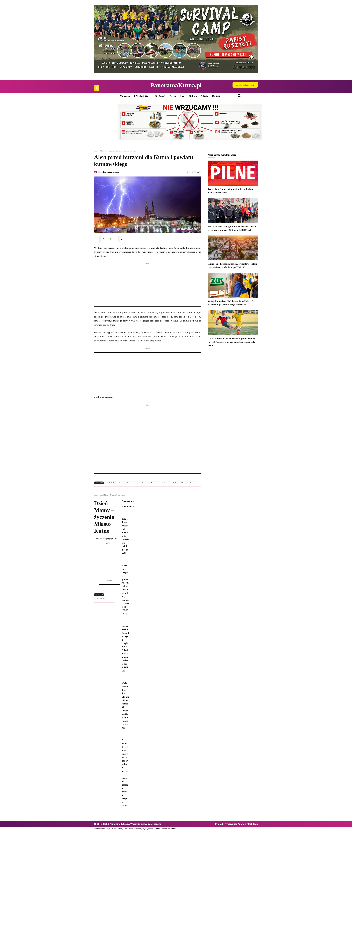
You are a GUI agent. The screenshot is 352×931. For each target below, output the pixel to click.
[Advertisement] (147, 287)
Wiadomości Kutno (170, 483)
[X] (103, 239)
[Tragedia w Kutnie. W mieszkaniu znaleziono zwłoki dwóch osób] (233, 173)
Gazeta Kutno (111, 483)
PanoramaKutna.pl (111, 172)
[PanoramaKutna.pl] (96, 172)
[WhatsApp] (109, 239)
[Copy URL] (122, 239)
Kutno (96, 151)
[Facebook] (96, 87)
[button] (98, 39)
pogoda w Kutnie (141, 483)
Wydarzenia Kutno (188, 483)
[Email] (116, 239)
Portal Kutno (155, 483)
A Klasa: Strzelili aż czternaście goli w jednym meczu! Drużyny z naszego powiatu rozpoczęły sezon (231, 342)
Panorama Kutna (125, 483)
